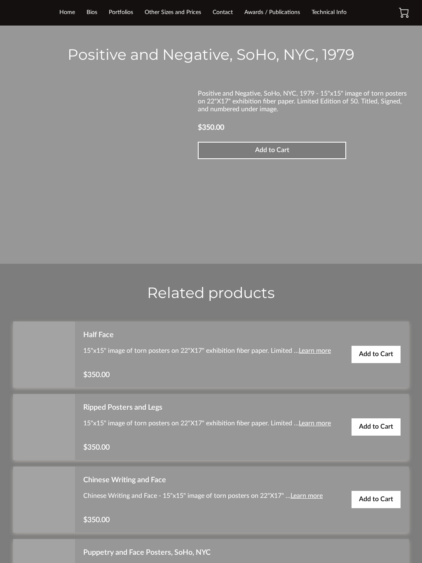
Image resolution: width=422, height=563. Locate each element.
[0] (404, 13)
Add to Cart (272, 150)
